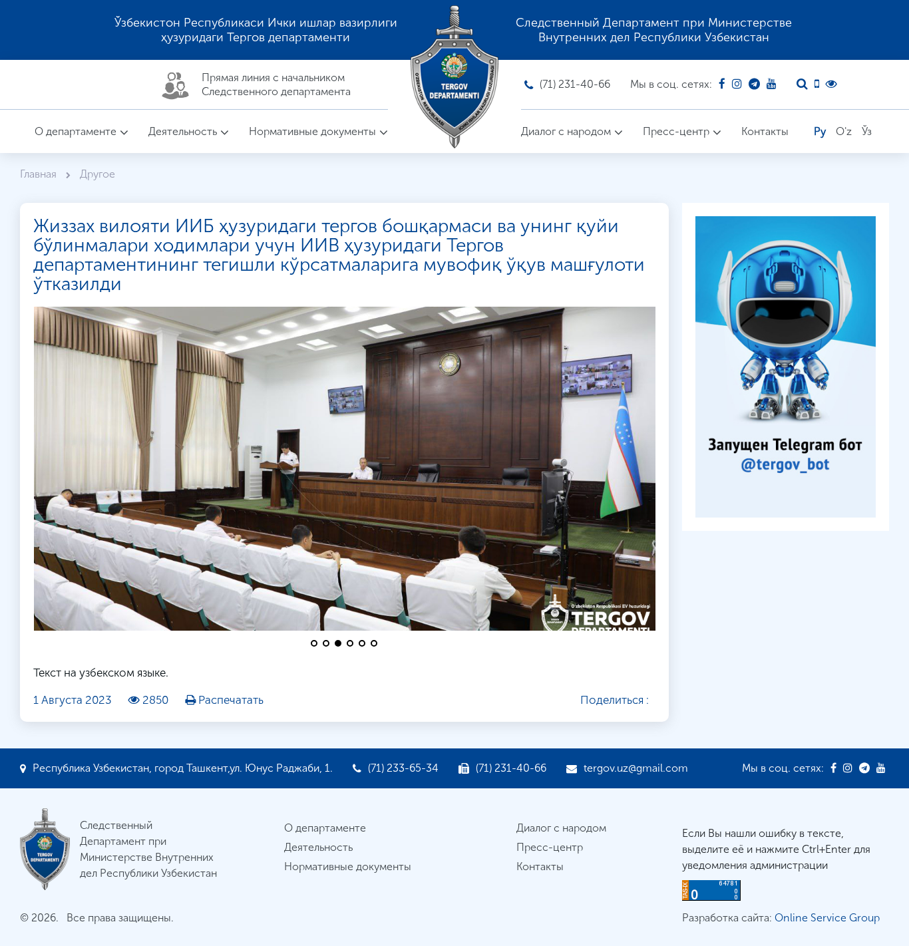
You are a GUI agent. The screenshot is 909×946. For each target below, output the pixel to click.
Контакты (765, 131)
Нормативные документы (312, 131)
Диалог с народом (566, 131)
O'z (844, 131)
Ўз (867, 131)
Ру (820, 131)
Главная (39, 174)
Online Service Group (827, 917)
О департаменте (75, 131)
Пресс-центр (676, 131)
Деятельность (182, 131)
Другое (97, 174)
